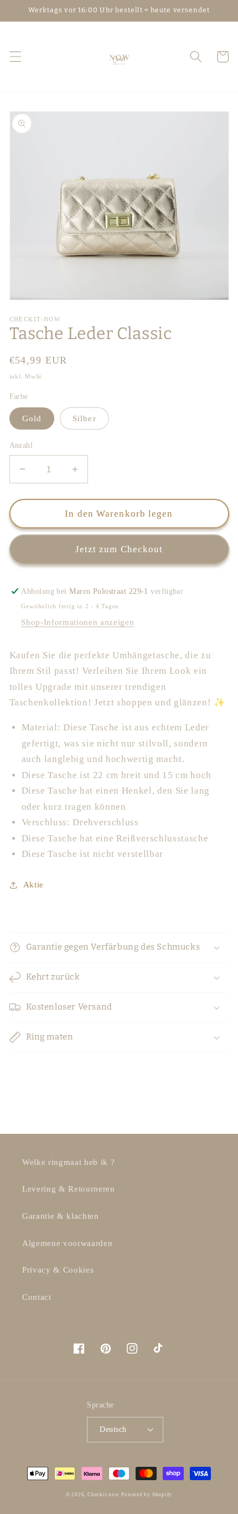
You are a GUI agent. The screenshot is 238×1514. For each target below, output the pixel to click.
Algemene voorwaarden (67, 1243)
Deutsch (113, 1429)
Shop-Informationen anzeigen (77, 622)
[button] (15, 56)
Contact (36, 1296)
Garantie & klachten (60, 1215)
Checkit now (103, 1494)
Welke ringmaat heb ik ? (68, 1162)
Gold (32, 418)
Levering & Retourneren (68, 1188)
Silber (84, 418)
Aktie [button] (33, 884)
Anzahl (21, 445)
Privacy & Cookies (58, 1269)
